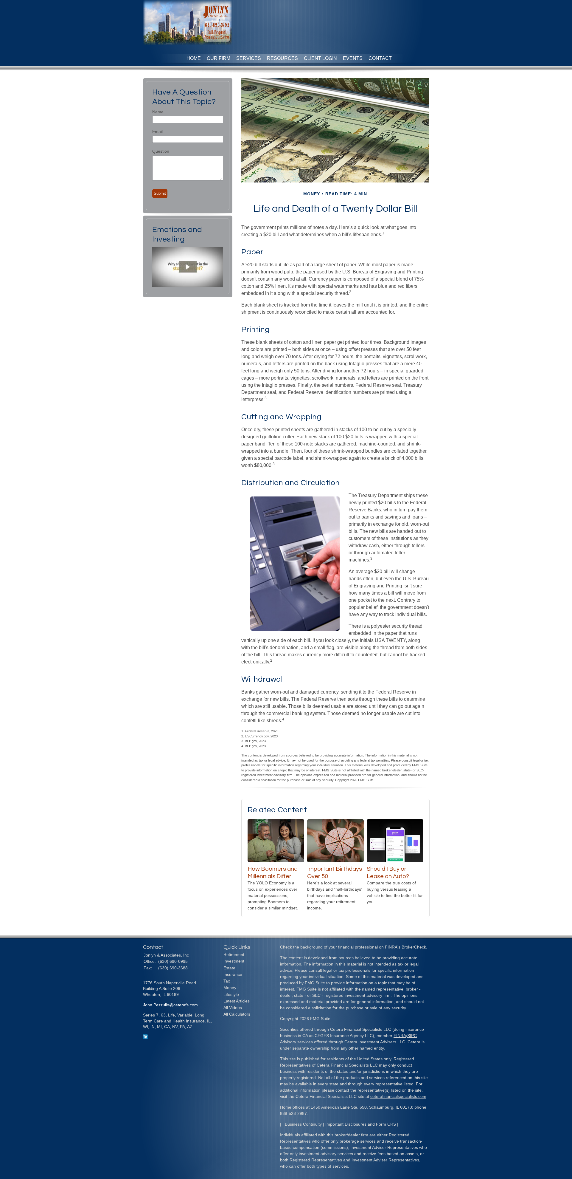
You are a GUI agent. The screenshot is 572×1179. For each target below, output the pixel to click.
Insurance (232, 974)
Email (157, 131)
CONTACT (380, 58)
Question (160, 151)
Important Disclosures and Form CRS (360, 1124)
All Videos (232, 1007)
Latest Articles (236, 1001)
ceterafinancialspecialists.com (398, 1096)
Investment (233, 961)
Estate (229, 968)
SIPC (412, 1035)
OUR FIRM (218, 58)
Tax (226, 981)
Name (158, 111)
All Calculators (236, 1014)
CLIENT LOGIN (320, 58)
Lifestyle (231, 994)
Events (353, 58)
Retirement (233, 954)
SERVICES (248, 58)
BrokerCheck (414, 947)
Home (193, 58)
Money (229, 987)
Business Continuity (303, 1124)
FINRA (400, 1035)
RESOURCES (282, 58)
